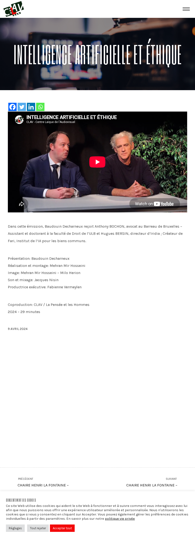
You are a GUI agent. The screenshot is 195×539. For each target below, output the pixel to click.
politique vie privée (120, 519)
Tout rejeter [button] (38, 528)
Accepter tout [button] (62, 528)
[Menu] (186, 8)
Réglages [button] (15, 528)
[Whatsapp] (40, 107)
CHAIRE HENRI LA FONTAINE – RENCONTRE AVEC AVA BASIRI (152, 486)
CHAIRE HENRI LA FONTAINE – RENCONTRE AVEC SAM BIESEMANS (48, 486)
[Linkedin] (31, 107)
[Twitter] (22, 107)
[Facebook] (12, 107)
